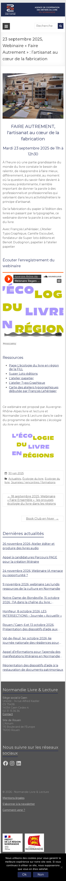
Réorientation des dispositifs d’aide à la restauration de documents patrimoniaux (33, 667)
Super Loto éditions (23, 373)
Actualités (14, 478)
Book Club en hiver (42, 518)
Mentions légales (13, 798)
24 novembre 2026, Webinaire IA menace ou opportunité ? (33, 573)
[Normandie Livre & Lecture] (33, 4)
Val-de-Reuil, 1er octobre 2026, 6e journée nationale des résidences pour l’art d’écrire (31, 641)
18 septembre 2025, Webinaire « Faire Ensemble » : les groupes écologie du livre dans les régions (31, 500)
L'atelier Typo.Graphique (27, 383)
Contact (8, 714)
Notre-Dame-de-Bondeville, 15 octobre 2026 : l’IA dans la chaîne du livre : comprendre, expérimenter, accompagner (31, 600)
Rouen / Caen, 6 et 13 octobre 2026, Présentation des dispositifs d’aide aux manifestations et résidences (30, 627)
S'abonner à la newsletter (19, 804)
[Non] (61, 867)
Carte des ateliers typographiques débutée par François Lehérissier (33, 389)
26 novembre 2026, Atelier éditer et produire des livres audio (29, 546)
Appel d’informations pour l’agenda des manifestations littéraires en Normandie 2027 (31, 654)
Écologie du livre (32, 478)
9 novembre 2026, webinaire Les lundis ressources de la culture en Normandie (31, 586)
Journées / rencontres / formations (33, 482)
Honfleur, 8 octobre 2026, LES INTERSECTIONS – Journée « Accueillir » (32, 613)
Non (41, 874)
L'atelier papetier (21, 378)
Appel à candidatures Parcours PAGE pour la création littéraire (30, 559)
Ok (24, 874)
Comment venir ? (14, 810)
